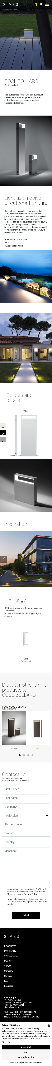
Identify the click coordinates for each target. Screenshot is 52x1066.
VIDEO (7, 966)
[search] (41, 4)
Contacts (8, 976)
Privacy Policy (30, 894)
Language (8, 986)
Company (8, 971)
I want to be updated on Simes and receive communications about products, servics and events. (27, 901)
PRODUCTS (10, 946)
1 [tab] (19, 756)
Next (48, 559)
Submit (26, 915)
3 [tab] (28, 756)
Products (13, 10)
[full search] (36, 4)
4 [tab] (32, 756)
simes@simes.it (11, 1007)
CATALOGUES (11, 956)
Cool (26, 659)
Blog (6, 981)
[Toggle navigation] (47, 4)
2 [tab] (24, 756)
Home (5, 10)
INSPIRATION (11, 951)
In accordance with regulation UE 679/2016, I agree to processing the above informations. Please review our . (27, 891)
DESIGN (8, 961)
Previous (3, 559)
